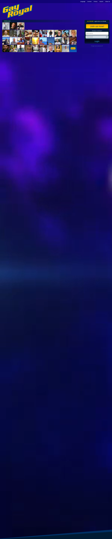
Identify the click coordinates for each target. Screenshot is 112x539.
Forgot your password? (97, 46)
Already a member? (97, 31)
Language (82, 1)
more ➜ (73, 48)
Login (97, 41)
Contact (89, 1)
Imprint (101, 1)
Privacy (95, 1)
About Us (107, 1)
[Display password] (107, 37)
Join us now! (97, 26)
